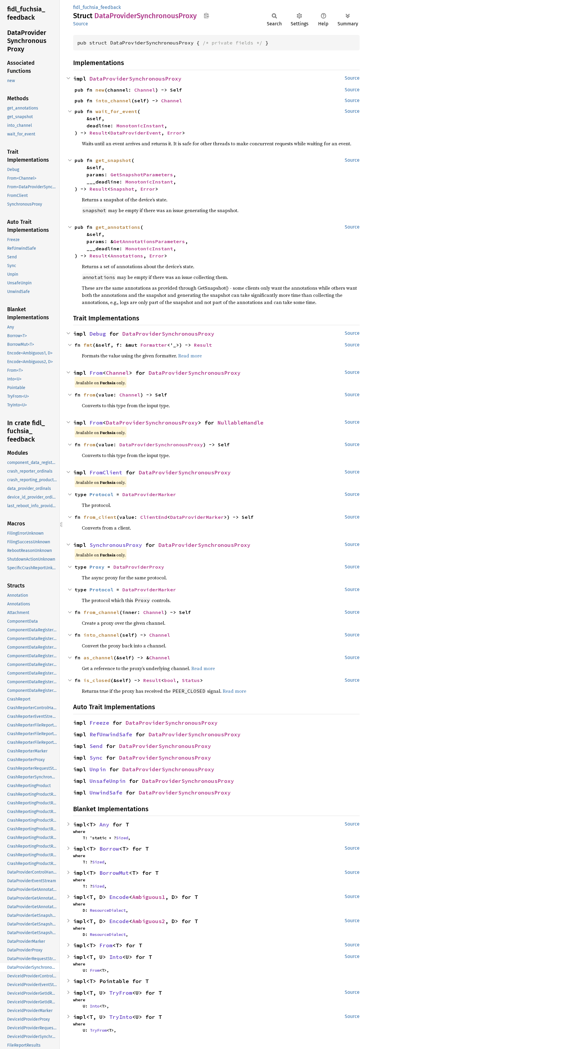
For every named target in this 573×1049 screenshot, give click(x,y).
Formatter (153, 345)
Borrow (109, 848)
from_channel (101, 612)
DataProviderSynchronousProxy (135, 78)
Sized (122, 837)
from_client (100, 517)
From (96, 372)
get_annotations (118, 227)
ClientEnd (153, 517)
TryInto (120, 1016)
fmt (88, 345)
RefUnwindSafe (111, 734)
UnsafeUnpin (108, 781)
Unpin (98, 769)
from (90, 395)
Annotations (126, 256)
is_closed (97, 680)
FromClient (106, 472)
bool (170, 680)
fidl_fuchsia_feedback (97, 7)
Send (96, 746)
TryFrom (120, 992)
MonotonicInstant (140, 126)
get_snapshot (113, 160)
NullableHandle (241, 422)
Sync (96, 757)
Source (80, 24)
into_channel (113, 101)
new (100, 90)
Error (174, 133)
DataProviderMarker (149, 494)
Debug (98, 333)
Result (98, 133)
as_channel (98, 658)
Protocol (101, 494)
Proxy (97, 567)
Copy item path (206, 15)
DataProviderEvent (135, 133)
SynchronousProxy (116, 545)
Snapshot (122, 189)
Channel (144, 90)
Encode (119, 897)
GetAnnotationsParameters (149, 241)
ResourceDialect (108, 910)
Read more (190, 355)
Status (191, 680)
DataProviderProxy (138, 567)
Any (104, 824)
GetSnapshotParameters (141, 175)
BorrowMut (114, 872)
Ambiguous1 (148, 897)
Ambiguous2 (148, 921)
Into (115, 957)
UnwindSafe (106, 792)
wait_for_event (116, 111)
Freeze (99, 722)
